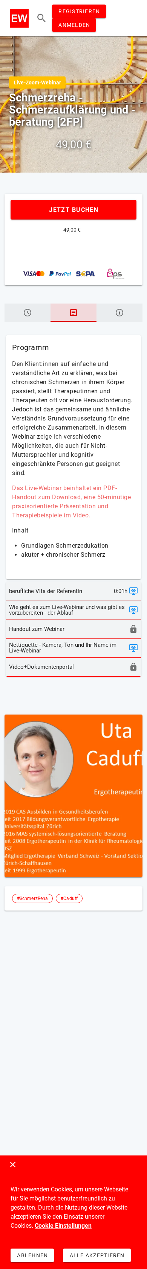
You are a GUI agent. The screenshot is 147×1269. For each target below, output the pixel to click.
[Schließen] (13, 1164)
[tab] (28, 313)
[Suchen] (41, 18)
